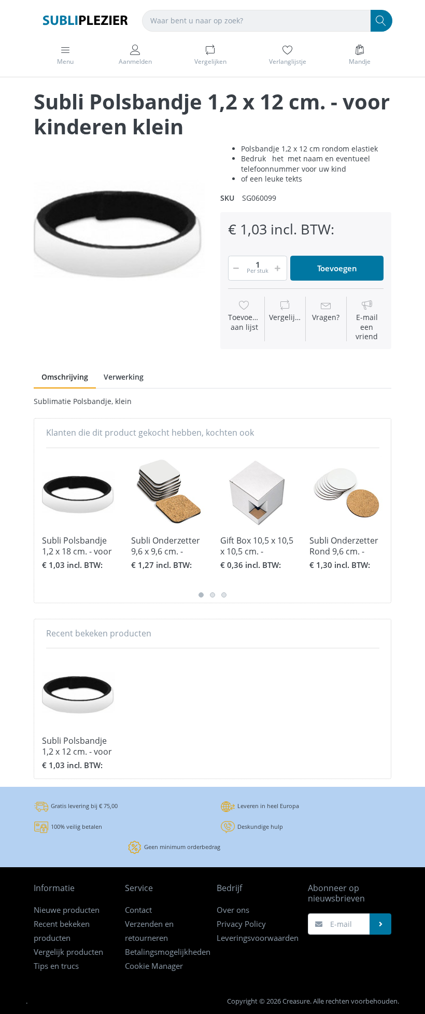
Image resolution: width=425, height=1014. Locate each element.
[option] (119, 229)
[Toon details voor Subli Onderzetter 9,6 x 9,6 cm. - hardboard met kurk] (167, 492)
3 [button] (223, 595)
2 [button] (212, 595)
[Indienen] (380, 924)
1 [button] (201, 595)
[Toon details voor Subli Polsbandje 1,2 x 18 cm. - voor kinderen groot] (78, 492)
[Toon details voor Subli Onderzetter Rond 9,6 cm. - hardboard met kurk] (345, 492)
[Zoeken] (381, 21)
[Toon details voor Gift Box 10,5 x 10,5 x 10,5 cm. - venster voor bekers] (256, 492)
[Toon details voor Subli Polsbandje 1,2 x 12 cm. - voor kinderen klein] (78, 692)
